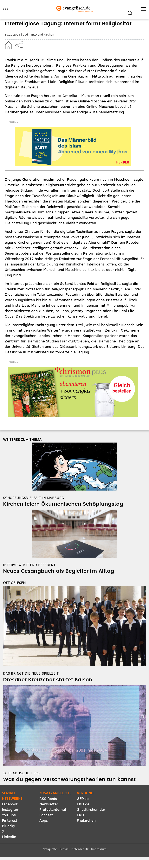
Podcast (46, 815)
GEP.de (83, 799)
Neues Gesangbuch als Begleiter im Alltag (58, 571)
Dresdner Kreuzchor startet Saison (47, 679)
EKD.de (83, 804)
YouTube (9, 815)
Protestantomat (52, 810)
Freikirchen (86, 820)
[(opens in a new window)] (73, 146)
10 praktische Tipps (21, 773)
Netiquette (50, 849)
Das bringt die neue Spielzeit (31, 673)
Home (8, 45)
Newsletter (48, 804)
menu (5, 9)
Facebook (10, 804)
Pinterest (9, 820)
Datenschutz (79, 849)
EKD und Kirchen (42, 34)
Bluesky (8, 826)
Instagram (10, 810)
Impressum (99, 849)
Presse (64, 849)
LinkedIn (9, 837)
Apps (43, 820)
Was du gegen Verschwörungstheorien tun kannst (69, 779)
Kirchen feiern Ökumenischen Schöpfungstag (63, 504)
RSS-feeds (48, 799)
